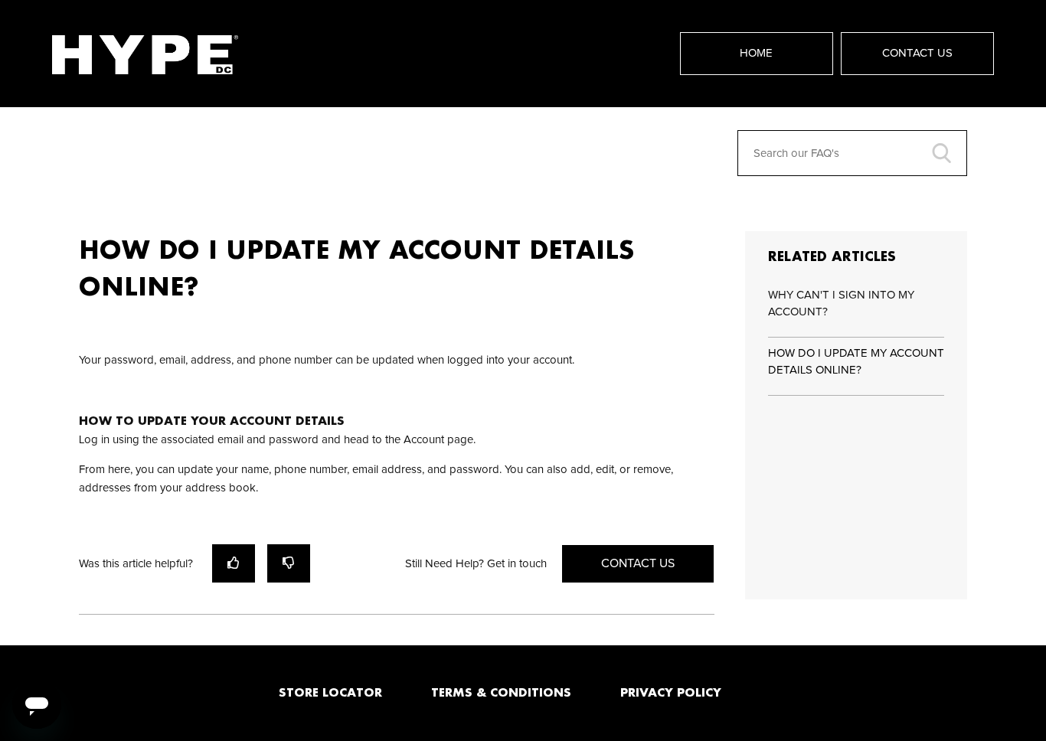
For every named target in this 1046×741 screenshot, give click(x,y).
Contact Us (917, 53)
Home (756, 53)
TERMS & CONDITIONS (501, 692)
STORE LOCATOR (330, 692)
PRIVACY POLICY (670, 692)
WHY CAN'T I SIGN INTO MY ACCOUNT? (841, 303)
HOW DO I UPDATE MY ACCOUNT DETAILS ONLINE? (856, 362)
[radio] (233, 563)
